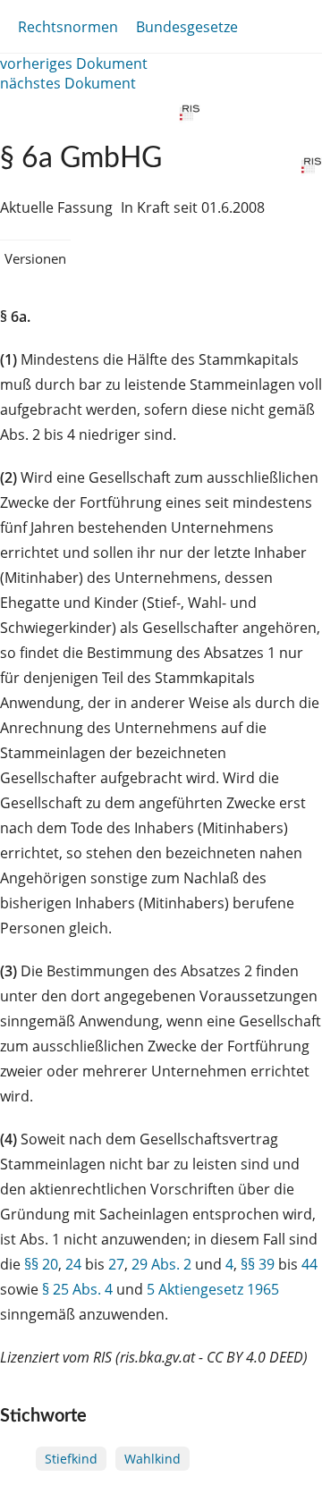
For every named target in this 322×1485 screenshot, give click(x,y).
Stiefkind (71, 1458)
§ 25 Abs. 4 (77, 1289)
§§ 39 (258, 1264)
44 (309, 1264)
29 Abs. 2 (161, 1264)
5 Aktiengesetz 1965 (213, 1289)
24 (73, 1264)
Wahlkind (152, 1458)
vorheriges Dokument (74, 63)
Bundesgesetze (187, 27)
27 (116, 1264)
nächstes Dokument (68, 83)
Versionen (35, 258)
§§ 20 (41, 1264)
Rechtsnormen (68, 27)
